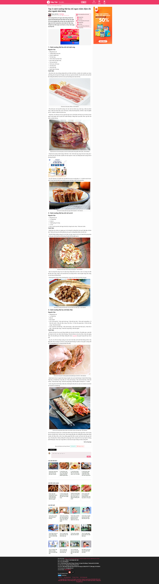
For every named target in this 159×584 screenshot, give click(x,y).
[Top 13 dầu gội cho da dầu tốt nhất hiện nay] (64, 544)
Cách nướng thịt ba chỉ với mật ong (82, 15)
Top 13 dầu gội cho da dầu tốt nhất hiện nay (63, 551)
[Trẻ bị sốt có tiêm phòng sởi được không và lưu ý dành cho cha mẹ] (75, 510)
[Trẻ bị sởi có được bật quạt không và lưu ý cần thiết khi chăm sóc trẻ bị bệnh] (64, 510)
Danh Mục (94, 2)
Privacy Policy (75, 577)
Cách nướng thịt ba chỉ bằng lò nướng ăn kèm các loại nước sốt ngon (86, 495)
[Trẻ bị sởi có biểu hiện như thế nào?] (75, 527)
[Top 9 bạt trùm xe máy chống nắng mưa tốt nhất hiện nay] (53, 527)
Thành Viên (104, 3)
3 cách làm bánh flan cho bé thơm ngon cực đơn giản (75, 473)
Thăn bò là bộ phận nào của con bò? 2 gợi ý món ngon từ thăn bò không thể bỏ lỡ (75, 496)
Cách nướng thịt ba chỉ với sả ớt (83, 20)
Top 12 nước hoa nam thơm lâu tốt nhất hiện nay (64, 535)
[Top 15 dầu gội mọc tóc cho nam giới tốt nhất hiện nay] (75, 544)
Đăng (89, 456)
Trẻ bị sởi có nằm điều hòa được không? (53, 517)
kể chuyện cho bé (85, 558)
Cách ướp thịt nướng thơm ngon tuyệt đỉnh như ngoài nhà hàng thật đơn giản (53, 496)
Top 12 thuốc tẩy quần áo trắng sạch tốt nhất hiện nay (53, 551)
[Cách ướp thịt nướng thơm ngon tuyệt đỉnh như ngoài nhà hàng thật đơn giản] (53, 488)
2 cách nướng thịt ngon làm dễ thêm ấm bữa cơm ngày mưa (64, 495)
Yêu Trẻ (54, 2)
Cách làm (80, 24)
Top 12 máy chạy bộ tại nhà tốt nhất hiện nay (86, 535)
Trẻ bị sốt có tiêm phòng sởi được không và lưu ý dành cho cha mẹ (75, 517)
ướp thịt (75, 335)
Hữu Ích (73, 446)
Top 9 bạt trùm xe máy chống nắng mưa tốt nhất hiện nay (53, 535)
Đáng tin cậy (81, 446)
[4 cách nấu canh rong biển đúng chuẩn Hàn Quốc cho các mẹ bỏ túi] (86, 465)
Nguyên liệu (80, 17)
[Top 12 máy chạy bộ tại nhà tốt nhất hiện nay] (86, 527)
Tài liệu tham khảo (66, 15)
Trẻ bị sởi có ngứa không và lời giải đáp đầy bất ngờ (86, 517)
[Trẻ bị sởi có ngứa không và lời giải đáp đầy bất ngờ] (86, 510)
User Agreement (67, 577)
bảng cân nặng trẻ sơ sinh (76, 558)
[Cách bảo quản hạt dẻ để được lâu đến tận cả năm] (53, 465)
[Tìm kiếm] (83, 2)
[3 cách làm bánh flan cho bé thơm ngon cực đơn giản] (75, 465)
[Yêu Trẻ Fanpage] (73, 573)
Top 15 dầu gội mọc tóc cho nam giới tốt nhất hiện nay (75, 551)
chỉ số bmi (97, 558)
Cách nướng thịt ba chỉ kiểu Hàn (83, 26)
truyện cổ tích (67, 558)
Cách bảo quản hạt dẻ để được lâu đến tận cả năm (53, 473)
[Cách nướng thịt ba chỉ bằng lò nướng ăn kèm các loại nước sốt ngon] (86, 488)
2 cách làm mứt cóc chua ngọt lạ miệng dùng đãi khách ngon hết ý (64, 473)
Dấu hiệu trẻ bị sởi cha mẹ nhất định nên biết (86, 551)
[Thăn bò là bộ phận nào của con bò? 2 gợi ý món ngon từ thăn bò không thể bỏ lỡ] (75, 488)
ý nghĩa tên (92, 558)
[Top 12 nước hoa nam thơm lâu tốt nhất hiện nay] (64, 527)
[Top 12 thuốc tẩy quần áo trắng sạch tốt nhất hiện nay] (53, 544)
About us (60, 577)
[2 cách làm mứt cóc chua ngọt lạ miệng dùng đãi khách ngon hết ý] (64, 465)
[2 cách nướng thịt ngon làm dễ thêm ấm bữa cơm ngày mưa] (64, 488)
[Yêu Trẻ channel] (69, 573)
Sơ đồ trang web (83, 577)
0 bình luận (52, 449)
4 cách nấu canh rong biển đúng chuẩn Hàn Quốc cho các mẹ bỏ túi (86, 473)
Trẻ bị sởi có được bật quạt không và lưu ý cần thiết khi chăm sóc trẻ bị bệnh (64, 518)
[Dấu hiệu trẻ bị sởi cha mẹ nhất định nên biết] (86, 544)
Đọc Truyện (99, 3)
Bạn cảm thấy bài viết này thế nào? (62, 446)
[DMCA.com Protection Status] (62, 576)
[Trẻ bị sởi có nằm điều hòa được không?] (53, 510)
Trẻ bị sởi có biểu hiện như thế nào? (75, 534)
